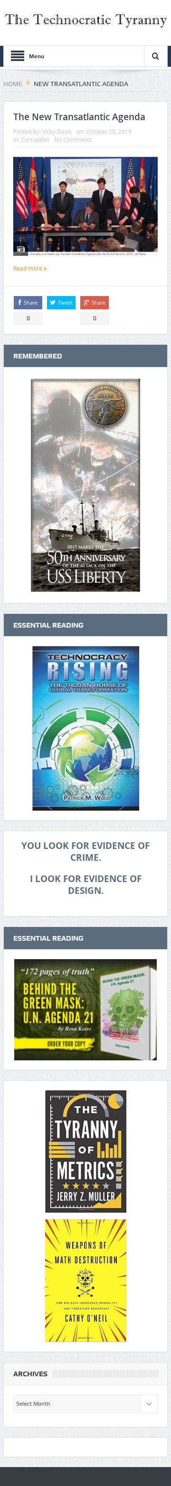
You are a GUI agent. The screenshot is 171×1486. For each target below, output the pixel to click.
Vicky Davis (57, 131)
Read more (28, 268)
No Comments (73, 139)
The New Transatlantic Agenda (79, 117)
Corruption (35, 139)
